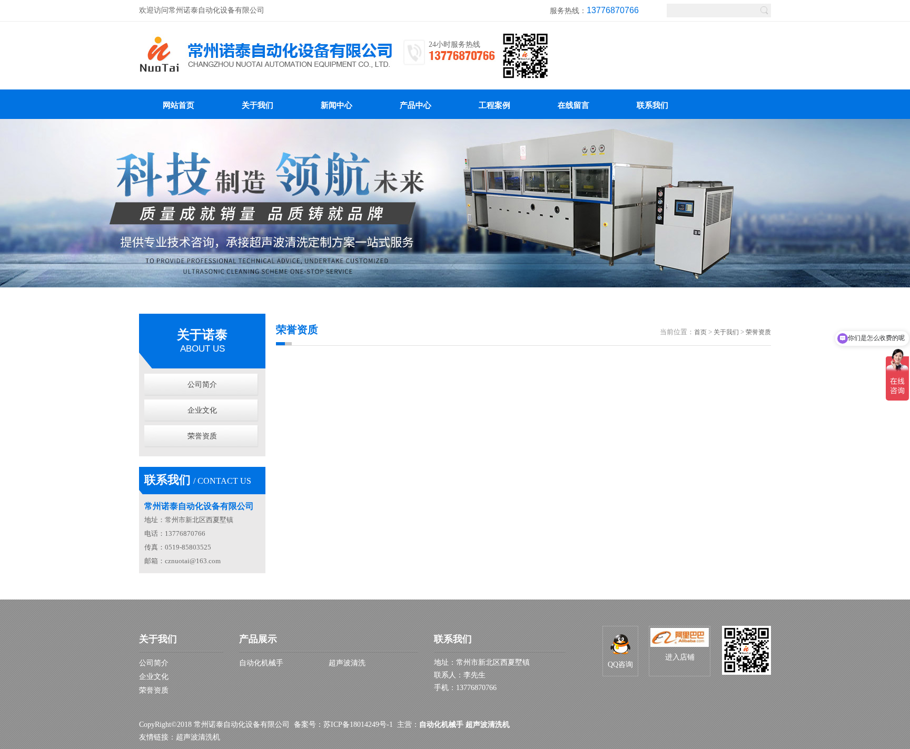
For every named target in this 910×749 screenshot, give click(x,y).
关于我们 (726, 332)
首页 (700, 332)
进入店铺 (680, 657)
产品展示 (258, 639)
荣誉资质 (202, 436)
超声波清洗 (347, 663)
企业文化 (202, 410)
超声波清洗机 (198, 737)
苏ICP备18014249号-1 (358, 724)
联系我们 (453, 639)
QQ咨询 (620, 664)
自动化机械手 (261, 663)
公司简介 (202, 384)
